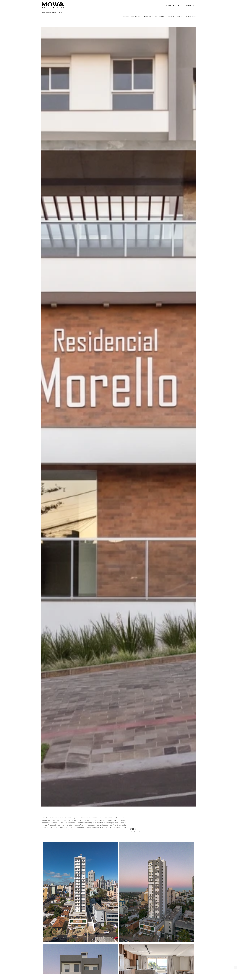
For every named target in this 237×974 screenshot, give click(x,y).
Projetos (48, 12)
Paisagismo (191, 17)
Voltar (126, 17)
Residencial (136, 17)
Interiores (148, 17)
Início (43, 12)
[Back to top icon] (235, 967)
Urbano (170, 17)
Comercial (160, 17)
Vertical (54, 12)
